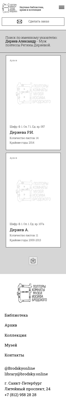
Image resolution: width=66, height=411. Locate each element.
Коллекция (15, 335)
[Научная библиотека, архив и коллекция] (9, 8)
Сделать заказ (38, 21)
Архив (11, 325)
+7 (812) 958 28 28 (20, 394)
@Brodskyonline (20, 368)
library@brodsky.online (26, 373)
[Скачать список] (33, 261)
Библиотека (16, 315)
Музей (11, 345)
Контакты (14, 355)
